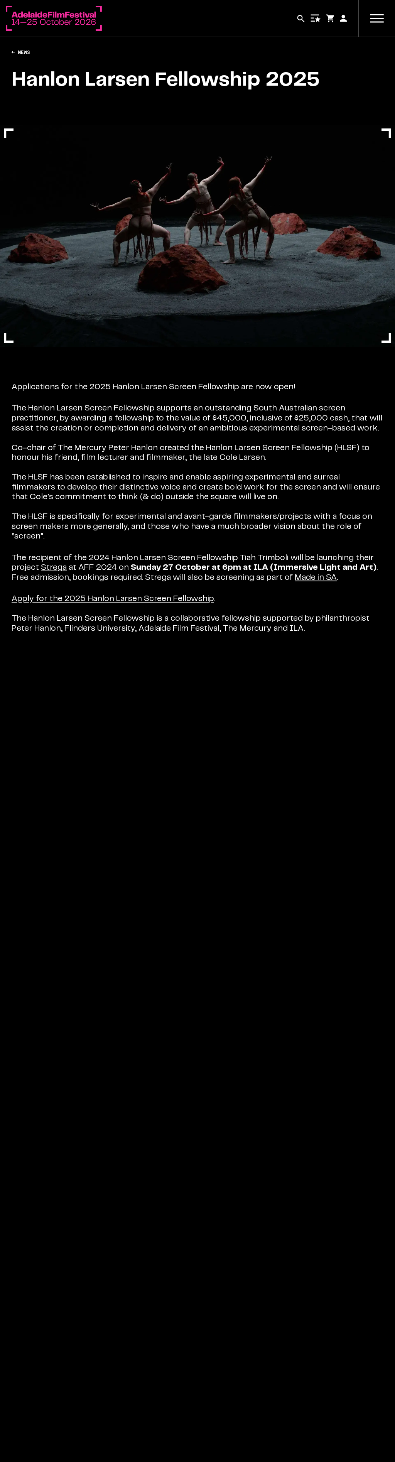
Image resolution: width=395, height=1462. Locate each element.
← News (21, 52)
